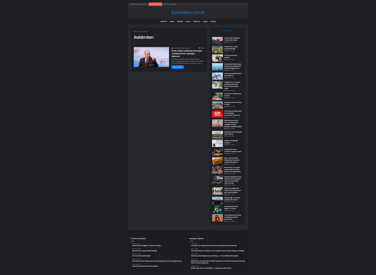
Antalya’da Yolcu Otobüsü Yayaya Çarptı (232, 150)
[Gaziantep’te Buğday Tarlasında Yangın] (217, 40)
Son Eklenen (227, 31)
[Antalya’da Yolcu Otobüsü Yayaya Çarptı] (217, 152)
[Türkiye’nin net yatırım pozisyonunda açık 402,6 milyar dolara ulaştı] (217, 85)
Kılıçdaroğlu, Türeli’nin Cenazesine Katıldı (232, 199)
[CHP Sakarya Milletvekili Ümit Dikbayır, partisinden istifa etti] (217, 113)
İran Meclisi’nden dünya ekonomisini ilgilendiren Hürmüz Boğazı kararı (232, 66)
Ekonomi (180, 21)
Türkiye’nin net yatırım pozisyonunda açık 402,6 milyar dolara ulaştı (232, 85)
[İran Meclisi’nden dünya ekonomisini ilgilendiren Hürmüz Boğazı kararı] (217, 66)
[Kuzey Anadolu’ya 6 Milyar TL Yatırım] (217, 209)
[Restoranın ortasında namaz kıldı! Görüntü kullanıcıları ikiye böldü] (217, 170)
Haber (172, 21)
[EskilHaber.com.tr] (188, 12)
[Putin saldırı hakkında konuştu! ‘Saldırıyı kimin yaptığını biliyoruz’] (151, 57)
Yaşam (205, 21)
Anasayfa (163, 21)
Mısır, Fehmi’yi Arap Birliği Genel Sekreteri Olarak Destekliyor (232, 160)
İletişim (213, 21)
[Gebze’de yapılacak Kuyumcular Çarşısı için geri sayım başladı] (217, 191)
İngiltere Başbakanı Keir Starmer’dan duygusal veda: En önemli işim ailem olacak (232, 180)
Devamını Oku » (177, 67)
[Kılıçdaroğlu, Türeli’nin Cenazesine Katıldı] (217, 200)
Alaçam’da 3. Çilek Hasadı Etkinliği (231, 48)
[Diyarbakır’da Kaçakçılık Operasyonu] (217, 134)
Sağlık (188, 21)
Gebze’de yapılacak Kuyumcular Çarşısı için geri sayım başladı (232, 190)
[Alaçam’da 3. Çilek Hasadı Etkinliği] (217, 49)
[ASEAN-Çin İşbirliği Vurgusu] (217, 143)
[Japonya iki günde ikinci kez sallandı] (217, 76)
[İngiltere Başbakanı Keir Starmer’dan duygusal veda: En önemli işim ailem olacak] (217, 179)
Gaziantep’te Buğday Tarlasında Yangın (232, 39)
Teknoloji (196, 21)
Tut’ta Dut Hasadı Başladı (170, 4)
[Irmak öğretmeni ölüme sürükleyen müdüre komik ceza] (217, 217)
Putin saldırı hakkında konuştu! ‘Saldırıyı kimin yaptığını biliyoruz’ (186, 53)
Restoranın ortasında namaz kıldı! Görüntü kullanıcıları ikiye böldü (232, 169)
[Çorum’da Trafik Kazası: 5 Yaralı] (217, 96)
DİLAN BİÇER (176, 48)
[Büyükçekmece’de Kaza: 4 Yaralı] (217, 105)
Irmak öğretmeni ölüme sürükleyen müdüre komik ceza (232, 217)
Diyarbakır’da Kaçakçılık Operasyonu (233, 133)
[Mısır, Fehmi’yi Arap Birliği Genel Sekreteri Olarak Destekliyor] (217, 160)
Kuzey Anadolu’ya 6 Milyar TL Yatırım (231, 207)
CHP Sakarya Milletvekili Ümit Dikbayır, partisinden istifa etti (232, 113)
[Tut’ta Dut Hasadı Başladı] (217, 58)
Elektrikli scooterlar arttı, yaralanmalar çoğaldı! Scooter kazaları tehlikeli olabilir (233, 123)
